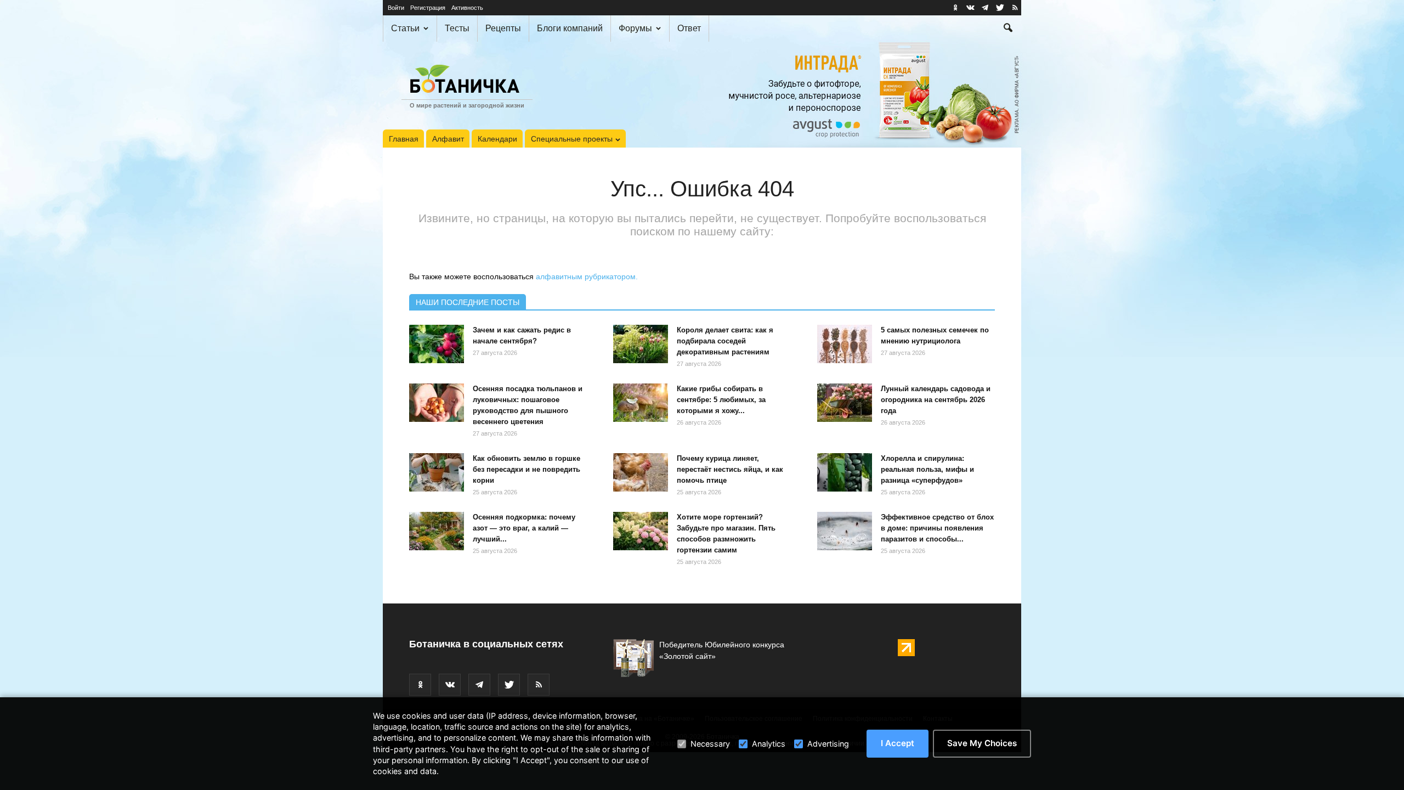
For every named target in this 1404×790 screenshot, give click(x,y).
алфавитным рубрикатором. (587, 276)
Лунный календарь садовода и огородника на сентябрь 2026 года (935, 400)
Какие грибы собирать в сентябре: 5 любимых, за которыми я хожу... (721, 400)
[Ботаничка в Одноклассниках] (955, 7)
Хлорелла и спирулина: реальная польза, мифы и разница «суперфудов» (927, 469)
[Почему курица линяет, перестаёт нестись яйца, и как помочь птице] (640, 472)
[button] (1008, 29)
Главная (403, 138)
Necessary (710, 743)
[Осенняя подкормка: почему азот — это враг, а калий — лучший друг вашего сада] (436, 531)
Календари (497, 138)
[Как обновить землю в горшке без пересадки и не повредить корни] (436, 472)
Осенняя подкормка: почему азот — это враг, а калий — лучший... (524, 528)
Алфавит (448, 138)
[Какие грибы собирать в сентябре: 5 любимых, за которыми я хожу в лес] (640, 402)
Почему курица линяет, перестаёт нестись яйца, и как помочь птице (730, 469)
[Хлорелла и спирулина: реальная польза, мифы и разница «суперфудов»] (844, 472)
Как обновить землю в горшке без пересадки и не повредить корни (526, 469)
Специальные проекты (572, 138)
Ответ (689, 28)
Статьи (405, 28)
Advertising (828, 743)
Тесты (457, 28)
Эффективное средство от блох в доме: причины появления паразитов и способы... (937, 528)
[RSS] (1014, 7)
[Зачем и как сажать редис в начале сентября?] (436, 344)
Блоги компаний (570, 28)
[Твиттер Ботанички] (999, 7)
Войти (396, 7)
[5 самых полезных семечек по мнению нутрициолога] (844, 344)
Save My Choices (982, 743)
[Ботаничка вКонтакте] (970, 7)
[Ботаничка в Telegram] (985, 7)
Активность (467, 7)
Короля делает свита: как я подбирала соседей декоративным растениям (725, 341)
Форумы (635, 28)
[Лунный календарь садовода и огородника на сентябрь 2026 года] (844, 402)
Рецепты (503, 28)
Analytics (768, 743)
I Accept (897, 743)
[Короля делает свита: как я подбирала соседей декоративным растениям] (640, 344)
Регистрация (427, 7)
